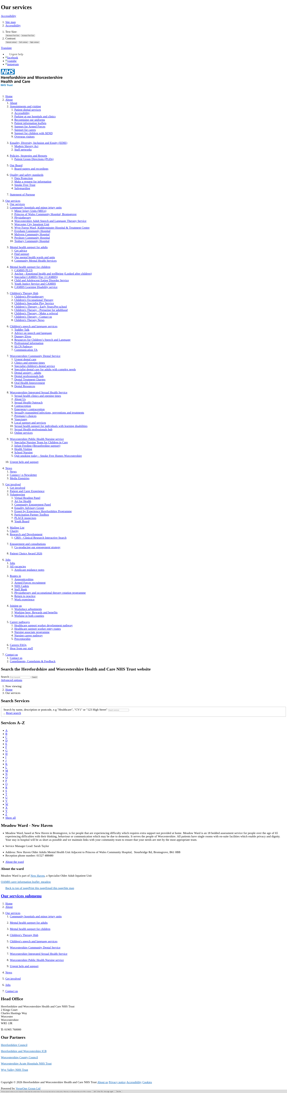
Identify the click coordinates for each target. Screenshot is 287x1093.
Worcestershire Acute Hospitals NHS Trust (26, 1063)
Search (5, 676)
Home (9, 689)
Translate (6, 48)
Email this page (55, 888)
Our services (21, 896)
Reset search (13, 713)
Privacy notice (117, 1082)
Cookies (147, 1082)
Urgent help (16, 54)
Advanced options (11, 680)
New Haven (37, 875)
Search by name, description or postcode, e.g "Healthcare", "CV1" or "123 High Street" (55, 709)
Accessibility (8, 16)
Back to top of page (17, 888)
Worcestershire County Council (19, 1057)
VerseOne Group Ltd (28, 1088)
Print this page (37, 888)
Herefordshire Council (14, 1045)
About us (102, 1082)
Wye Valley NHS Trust (14, 1069)
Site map (10, 22)
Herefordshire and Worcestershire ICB (24, 1051)
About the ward (14, 861)
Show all (10, 817)
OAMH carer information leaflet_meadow (26, 881)
